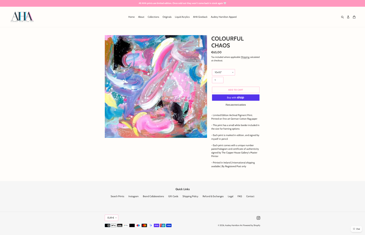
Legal (230, 196)
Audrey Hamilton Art (234, 225)
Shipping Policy (190, 196)
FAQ (240, 196)
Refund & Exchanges (213, 196)
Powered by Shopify (251, 225)
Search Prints (117, 196)
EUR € (111, 217)
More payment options (236, 104)
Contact (250, 196)
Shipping (245, 57)
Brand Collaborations (153, 196)
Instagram (133, 196)
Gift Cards (173, 196)
